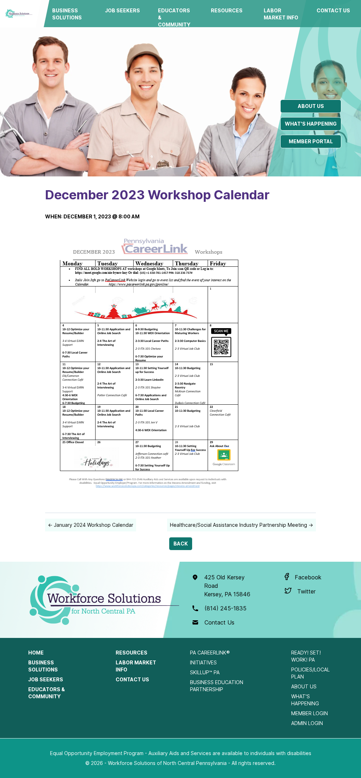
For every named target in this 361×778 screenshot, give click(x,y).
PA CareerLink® (210, 653)
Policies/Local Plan (310, 673)
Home (36, 653)
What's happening (311, 124)
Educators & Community (174, 17)
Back (180, 544)
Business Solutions (67, 13)
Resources (227, 10)
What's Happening (305, 699)
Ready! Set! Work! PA (306, 656)
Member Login (309, 713)
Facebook (308, 577)
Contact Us (333, 10)
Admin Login (307, 723)
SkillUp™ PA (205, 672)
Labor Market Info (281, 13)
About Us (304, 686)
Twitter (306, 591)
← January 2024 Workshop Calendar (90, 525)
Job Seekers (122, 10)
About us (311, 106)
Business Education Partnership (216, 685)
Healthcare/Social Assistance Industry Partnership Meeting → (241, 525)
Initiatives (203, 662)
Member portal (311, 141)
